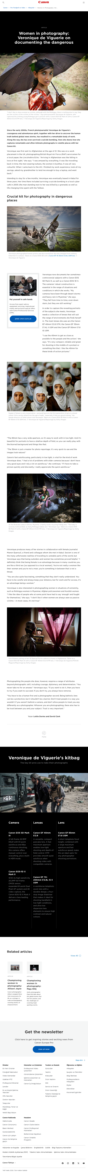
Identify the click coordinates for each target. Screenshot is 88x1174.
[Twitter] (78, 1163)
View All (74, 956)
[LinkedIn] (73, 1163)
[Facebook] (63, 1163)
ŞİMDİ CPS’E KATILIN (23, 319)
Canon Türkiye (8, 1163)
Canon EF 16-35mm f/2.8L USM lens (62, 256)
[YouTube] (84, 1163)
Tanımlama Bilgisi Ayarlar (12, 1157)
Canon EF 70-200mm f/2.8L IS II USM (43, 880)
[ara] (3, 2)
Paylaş (44, 737)
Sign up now (44, 1049)
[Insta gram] (68, 1163)
